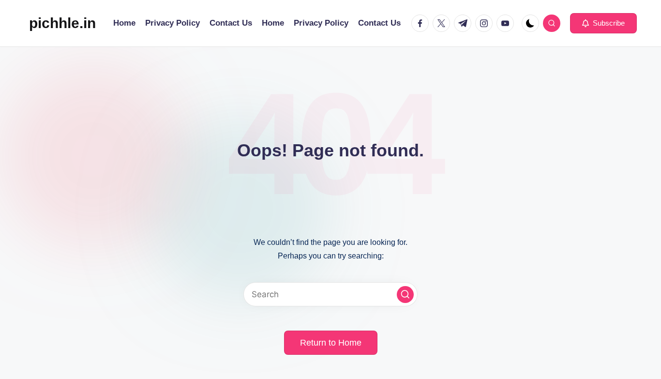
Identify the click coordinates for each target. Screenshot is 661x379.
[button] (603, 23)
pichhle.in (62, 23)
